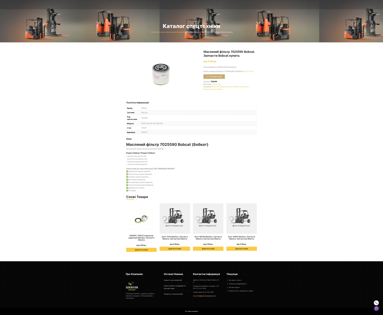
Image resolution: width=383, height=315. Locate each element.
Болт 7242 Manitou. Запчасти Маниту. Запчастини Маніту (175, 238)
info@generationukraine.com (206, 296)
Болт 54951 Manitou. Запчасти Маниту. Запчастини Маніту (241, 238)
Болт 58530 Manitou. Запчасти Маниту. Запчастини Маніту (208, 238)
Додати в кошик (141, 250)
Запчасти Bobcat (218, 87)
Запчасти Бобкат (232, 87)
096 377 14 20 (248, 71)
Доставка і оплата (235, 280)
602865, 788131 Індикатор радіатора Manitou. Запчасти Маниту (141, 238)
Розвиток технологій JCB (173, 294)
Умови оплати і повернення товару (241, 291)
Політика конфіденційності (238, 284)
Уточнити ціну (215, 76)
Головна (153, 32)
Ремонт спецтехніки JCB (173, 280)
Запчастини (181, 32)
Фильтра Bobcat (216, 89)
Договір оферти (234, 287)
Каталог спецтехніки (167, 32)
